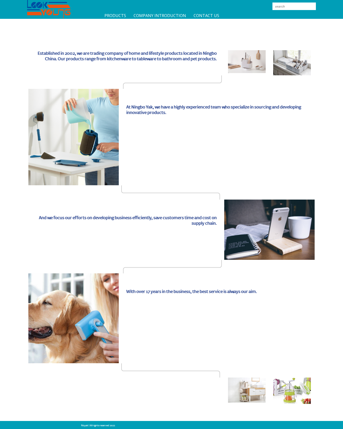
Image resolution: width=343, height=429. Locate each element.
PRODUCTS (115, 15)
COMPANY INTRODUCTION (160, 15)
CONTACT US (206, 15)
